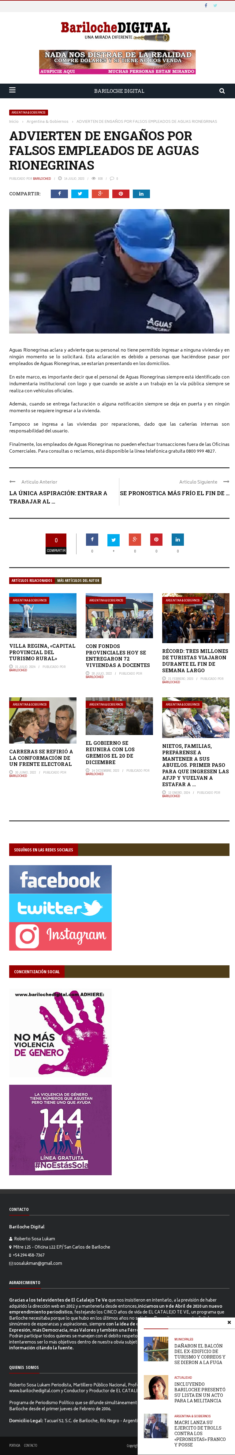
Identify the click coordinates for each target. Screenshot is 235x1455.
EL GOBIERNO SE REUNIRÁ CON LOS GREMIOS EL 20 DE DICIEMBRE (110, 752)
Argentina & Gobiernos (29, 113)
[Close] (229, 1323)
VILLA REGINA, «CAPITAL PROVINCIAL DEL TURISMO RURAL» (42, 652)
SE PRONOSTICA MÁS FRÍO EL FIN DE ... (174, 493)
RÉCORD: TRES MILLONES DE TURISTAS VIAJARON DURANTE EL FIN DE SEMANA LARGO (195, 660)
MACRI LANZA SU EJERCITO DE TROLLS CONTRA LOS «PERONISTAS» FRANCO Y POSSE (200, 1433)
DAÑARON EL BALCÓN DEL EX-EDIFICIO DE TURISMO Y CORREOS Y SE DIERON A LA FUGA (200, 1354)
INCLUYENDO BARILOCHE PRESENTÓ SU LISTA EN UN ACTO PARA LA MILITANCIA (200, 1392)
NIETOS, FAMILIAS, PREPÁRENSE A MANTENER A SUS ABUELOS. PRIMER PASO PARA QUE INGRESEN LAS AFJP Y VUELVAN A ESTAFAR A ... (195, 765)
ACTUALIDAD (183, 1377)
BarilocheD (42, 178)
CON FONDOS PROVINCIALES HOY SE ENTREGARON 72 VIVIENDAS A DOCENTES (118, 655)
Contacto (30, 1445)
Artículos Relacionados (32, 580)
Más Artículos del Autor (78, 580)
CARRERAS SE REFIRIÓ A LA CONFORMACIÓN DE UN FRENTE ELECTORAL (41, 757)
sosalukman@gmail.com (38, 1264)
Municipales (183, 1339)
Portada (14, 1445)
